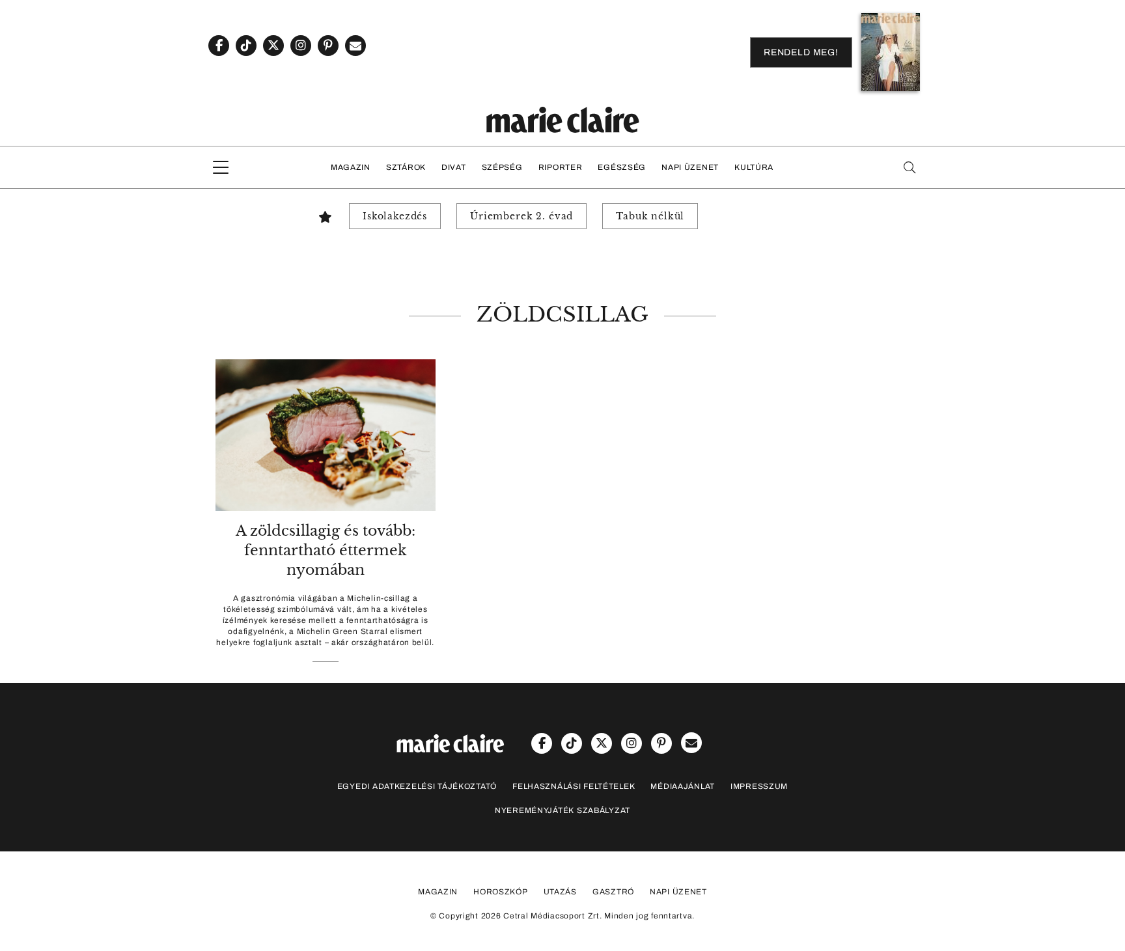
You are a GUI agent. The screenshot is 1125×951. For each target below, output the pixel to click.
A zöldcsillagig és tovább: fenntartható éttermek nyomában (325, 550)
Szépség (502, 167)
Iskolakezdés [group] (395, 216)
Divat (453, 167)
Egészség (622, 167)
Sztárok (406, 167)
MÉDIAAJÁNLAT (682, 786)
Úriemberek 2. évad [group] (521, 216)
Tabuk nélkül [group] (650, 216)
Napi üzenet (690, 167)
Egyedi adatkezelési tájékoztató (417, 786)
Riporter (560, 167)
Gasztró (613, 891)
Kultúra (753, 167)
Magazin (350, 167)
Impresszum (759, 786)
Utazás (560, 891)
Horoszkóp (500, 891)
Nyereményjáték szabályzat (562, 810)
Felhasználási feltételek (573, 786)
